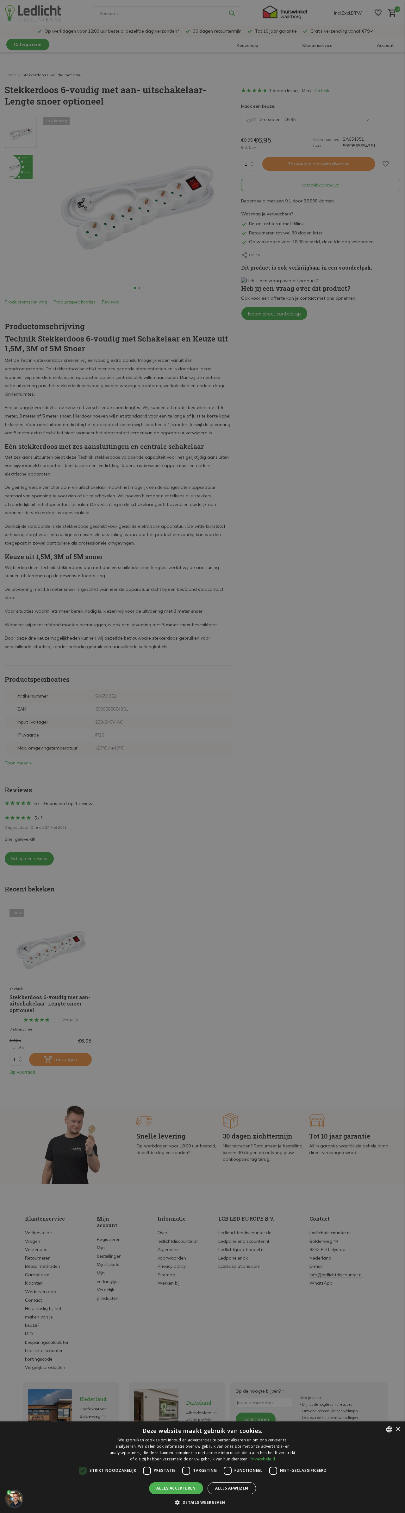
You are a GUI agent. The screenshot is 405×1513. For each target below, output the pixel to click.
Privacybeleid (262, 1459)
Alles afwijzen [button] (231, 1488)
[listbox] (389, 1429)
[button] (202, 1502)
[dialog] (202, 1467)
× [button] (398, 1429)
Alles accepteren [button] (176, 1488)
